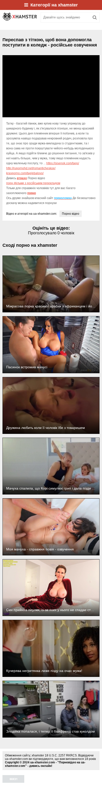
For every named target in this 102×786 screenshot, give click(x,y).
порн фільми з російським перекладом (33, 183)
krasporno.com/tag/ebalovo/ (25, 173)
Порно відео (70, 213)
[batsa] (19, 17)
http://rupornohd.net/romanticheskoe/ (30, 168)
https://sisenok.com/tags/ (62, 163)
